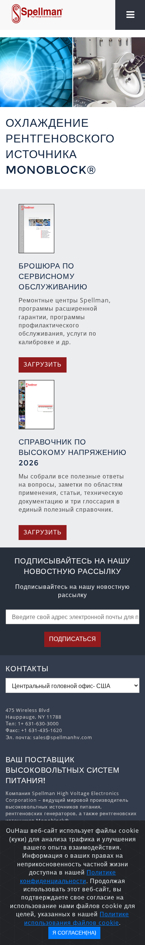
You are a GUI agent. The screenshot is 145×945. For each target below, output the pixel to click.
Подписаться (72, 639)
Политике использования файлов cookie (76, 918)
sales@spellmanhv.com (62, 737)
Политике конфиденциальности (68, 876)
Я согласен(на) (74, 932)
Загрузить (42, 364)
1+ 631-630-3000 (38, 723)
